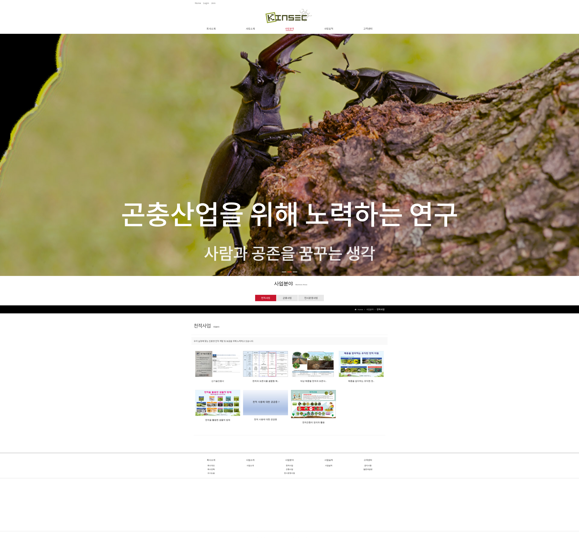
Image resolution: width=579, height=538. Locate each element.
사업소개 (250, 28)
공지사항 (368, 465)
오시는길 (211, 473)
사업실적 (328, 28)
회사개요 (211, 465)
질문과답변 (367, 469)
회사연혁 (211, 469)
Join (213, 3)
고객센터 (367, 28)
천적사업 (265, 298)
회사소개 (211, 28)
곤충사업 (287, 298)
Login (206, 3)
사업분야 (289, 28)
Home (198, 3)
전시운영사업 (311, 298)
